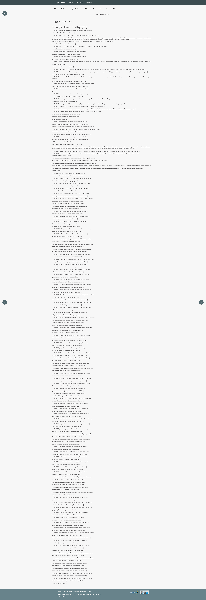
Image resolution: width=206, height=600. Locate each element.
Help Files (89, 2)
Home (71, 2)
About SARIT (80, 2)
